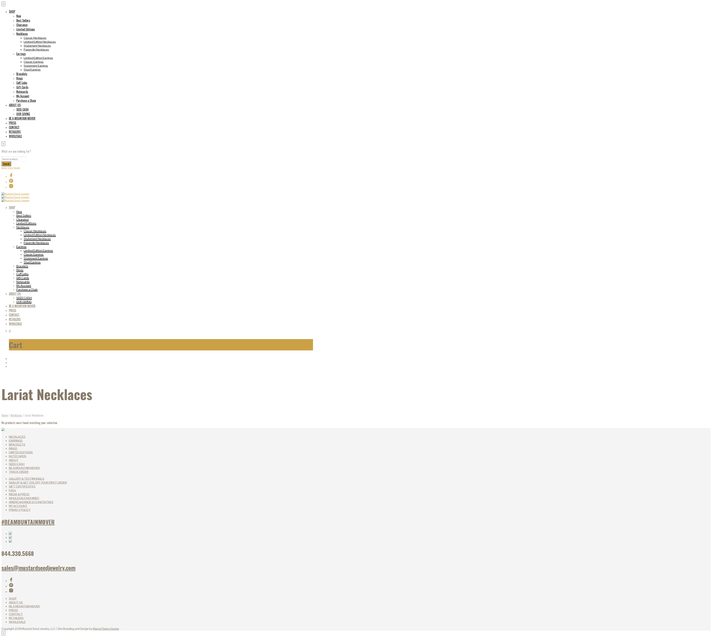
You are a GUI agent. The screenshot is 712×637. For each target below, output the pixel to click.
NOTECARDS (17, 456)
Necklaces (22, 34)
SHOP (12, 11)
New (18, 16)
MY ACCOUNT (18, 506)
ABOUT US (15, 105)
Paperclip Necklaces (36, 50)
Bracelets (21, 74)
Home (4, 415)
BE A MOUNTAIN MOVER (22, 118)
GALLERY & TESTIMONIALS (26, 479)
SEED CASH (22, 109)
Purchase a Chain (26, 100)
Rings (19, 78)
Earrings (21, 54)
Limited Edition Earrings (38, 58)
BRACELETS (17, 444)
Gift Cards (22, 87)
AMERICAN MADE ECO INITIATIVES (31, 502)
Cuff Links (21, 83)
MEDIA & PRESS (19, 494)
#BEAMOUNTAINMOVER (28, 522)
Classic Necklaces (35, 38)
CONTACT (14, 127)
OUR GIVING (23, 114)
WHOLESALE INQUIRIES (24, 498)
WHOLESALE (15, 136)
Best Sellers (23, 20)
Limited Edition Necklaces (40, 42)
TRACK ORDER (19, 472)
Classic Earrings (34, 62)
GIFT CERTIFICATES (22, 486)
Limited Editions (25, 29)
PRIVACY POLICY (19, 510)
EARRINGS (16, 441)
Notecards (22, 91)
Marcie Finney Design (106, 629)
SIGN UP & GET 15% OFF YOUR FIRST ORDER (38, 483)
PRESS (12, 123)
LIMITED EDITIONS (21, 452)
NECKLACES (17, 437)
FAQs (12, 490)
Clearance (21, 25)
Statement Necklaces (37, 46)
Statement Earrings (36, 66)
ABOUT (14, 460)
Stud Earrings (32, 70)
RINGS (13, 448)
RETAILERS (15, 131)
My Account (22, 96)
